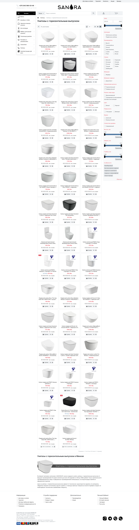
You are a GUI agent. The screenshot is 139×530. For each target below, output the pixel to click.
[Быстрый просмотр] (52, 54)
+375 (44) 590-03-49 (26, 5)
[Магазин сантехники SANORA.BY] (38, 18)
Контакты (105, 1)
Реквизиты (21, 506)
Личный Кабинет (103, 498)
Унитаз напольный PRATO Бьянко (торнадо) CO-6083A (91, 270)
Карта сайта (48, 502)
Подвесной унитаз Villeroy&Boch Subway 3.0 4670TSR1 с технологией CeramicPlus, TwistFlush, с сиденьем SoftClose (69, 46)
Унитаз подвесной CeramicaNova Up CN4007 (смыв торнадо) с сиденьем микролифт (48, 186)
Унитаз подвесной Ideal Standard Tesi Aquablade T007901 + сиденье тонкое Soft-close (91, 411)
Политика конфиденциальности (27, 504)
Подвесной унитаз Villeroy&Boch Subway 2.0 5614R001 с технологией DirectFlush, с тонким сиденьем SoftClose (69, 130)
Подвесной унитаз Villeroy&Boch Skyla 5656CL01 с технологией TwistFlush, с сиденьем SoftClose (91, 46)
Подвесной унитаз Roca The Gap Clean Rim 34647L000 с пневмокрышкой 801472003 (48, 439)
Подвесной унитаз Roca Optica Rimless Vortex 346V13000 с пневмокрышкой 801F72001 (69, 102)
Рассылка (102, 504)
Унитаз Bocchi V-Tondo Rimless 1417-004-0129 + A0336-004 (69, 411)
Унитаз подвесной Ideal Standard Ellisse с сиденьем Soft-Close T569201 (48, 326)
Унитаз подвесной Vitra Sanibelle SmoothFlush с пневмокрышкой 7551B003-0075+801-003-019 (48, 130)
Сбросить (119, 179)
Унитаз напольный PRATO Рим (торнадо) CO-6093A (69, 270)
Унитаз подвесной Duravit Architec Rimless (69, 439)
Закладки (102, 502)
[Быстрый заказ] (50, 54)
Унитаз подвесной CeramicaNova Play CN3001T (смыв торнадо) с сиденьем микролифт (48, 74)
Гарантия (98, 1)
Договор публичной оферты (26, 502)
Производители (76, 498)
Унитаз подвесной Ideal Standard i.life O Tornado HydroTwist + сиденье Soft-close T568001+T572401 (69, 158)
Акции (112, 1)
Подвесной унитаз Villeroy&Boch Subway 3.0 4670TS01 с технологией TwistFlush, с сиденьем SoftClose (91, 326)
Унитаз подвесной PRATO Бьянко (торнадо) (69, 383)
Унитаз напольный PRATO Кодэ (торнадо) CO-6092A (91, 242)
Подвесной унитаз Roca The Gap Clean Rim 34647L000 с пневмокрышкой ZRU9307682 (48, 102)
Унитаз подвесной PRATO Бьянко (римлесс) (48, 383)
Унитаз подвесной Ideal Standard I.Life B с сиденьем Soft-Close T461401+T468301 (48, 214)
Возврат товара (49, 500)
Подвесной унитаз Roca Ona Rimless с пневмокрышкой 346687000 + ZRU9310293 (91, 130)
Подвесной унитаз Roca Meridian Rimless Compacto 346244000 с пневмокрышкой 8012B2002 (69, 298)
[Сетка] (97, 26)
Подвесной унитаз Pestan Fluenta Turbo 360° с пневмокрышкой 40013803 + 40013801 (69, 74)
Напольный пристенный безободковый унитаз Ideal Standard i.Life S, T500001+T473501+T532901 (69, 242)
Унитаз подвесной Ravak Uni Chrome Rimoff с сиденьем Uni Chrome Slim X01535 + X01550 (69, 326)
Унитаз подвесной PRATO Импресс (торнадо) (91, 383)
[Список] (95, 26)
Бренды (119, 1)
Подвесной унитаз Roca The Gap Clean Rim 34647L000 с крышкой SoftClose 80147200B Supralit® (48, 298)
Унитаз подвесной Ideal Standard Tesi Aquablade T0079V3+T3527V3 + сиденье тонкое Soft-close (69, 214)
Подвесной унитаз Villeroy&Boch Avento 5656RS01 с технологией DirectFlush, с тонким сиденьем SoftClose (48, 354)
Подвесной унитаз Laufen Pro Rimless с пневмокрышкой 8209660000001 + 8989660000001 (91, 354)
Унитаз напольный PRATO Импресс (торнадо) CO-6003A (47, 270)
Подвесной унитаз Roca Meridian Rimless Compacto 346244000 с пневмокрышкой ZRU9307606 (48, 158)
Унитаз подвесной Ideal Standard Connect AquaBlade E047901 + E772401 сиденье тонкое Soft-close (91, 214)
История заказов (104, 500)
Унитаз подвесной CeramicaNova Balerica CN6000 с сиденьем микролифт (91, 158)
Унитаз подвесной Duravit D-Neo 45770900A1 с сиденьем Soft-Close (91, 298)
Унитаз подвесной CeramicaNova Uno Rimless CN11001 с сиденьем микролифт (91, 186)
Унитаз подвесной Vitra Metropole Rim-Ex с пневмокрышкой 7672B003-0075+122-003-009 (91, 102)
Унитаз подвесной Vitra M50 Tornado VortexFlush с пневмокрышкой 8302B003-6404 (91, 74)
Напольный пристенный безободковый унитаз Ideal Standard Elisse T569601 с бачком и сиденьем (47, 242)
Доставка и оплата (88, 1)
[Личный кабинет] (103, 13)
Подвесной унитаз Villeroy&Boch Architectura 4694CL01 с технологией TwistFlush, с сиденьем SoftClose (47, 46)
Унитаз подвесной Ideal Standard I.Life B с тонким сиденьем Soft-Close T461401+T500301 (69, 354)
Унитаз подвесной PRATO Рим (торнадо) (48, 411)
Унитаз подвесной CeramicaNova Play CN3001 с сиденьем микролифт (69, 186)
